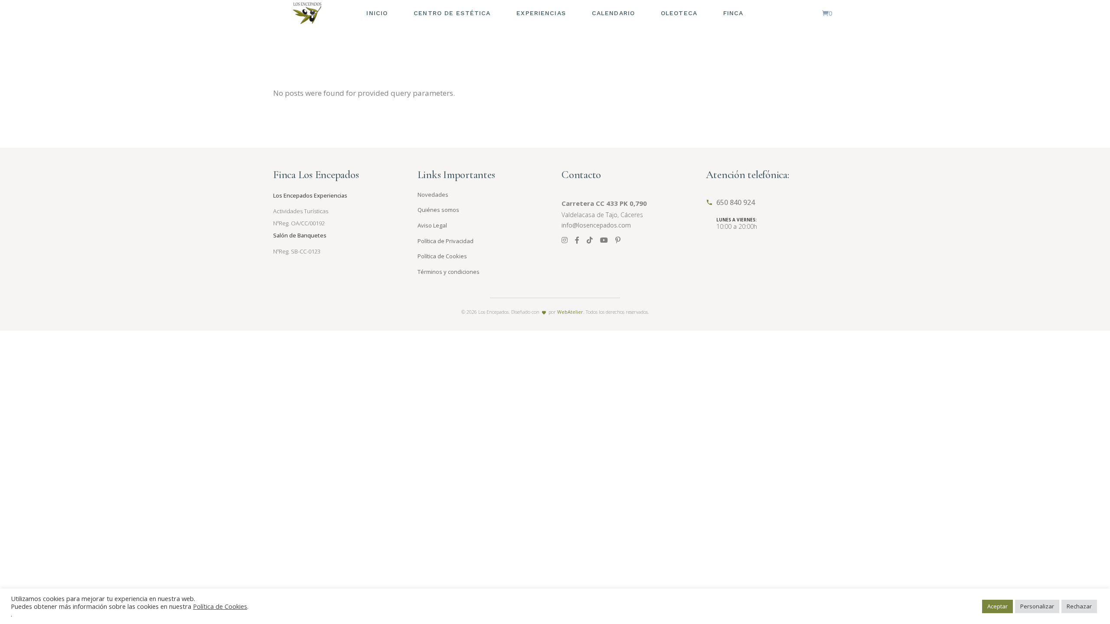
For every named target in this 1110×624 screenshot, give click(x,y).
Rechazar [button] (1079, 606)
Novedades (433, 195)
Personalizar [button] (1037, 606)
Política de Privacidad (445, 241)
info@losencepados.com (596, 225)
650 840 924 (735, 202)
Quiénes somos (438, 210)
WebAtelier (570, 312)
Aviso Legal (432, 225)
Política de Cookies (442, 256)
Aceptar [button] (997, 606)
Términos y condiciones (449, 272)
